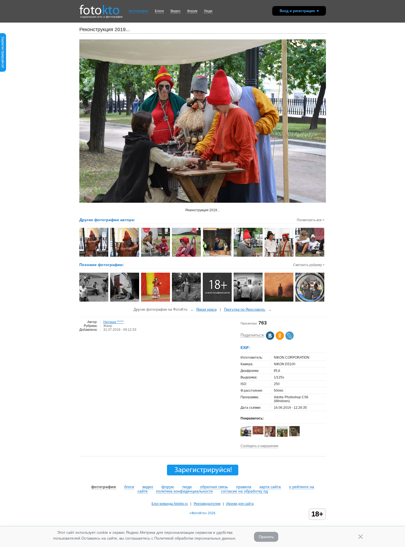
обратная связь (214, 486)
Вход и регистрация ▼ (300, 11)
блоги (129, 486)
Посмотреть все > (311, 220)
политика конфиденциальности (184, 491)
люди (187, 486)
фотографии (103, 486)
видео (147, 486)
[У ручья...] (186, 301)
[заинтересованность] (248, 301)
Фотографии (138, 11)
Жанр (107, 326)
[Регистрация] (3, 71)
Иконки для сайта (240, 504)
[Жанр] (156, 301)
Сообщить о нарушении (259, 446)
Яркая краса (206, 309)
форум (167, 486)
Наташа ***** (113, 322)
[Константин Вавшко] (246, 435)
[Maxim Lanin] (258, 433)
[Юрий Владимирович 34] (294, 435)
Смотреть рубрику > (309, 265)
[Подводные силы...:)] (310, 301)
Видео (175, 11)
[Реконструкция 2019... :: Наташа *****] (94, 256)
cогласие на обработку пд (244, 491)
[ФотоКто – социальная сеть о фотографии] (99, 7)
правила (243, 486)
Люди (208, 11)
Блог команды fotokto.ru (170, 504)
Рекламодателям (207, 504)
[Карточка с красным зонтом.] (125, 301)
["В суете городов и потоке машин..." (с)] (94, 301)
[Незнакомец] (279, 301)
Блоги (159, 11)
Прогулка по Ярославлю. (245, 309)
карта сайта (270, 486)
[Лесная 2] (217, 301)
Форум (192, 11)
